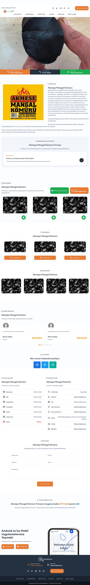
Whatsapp (56, 564)
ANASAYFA (17, 14)
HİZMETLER (41, 14)
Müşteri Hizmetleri (37, 564)
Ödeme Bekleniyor (80, 397)
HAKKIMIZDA (29, 14)
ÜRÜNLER (61, 14)
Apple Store (9, 546)
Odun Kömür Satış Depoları (45, 507)
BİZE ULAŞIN (72, 14)
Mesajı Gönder (45, 484)
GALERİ (51, 14)
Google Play (23, 546)
